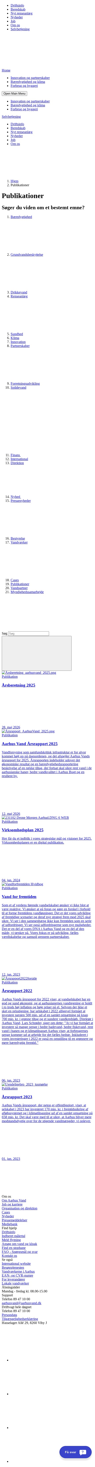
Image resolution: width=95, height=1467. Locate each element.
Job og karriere (12, 1204)
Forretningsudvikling (25, 383)
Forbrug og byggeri (24, 86)
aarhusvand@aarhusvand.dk (21, 1303)
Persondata (9, 1315)
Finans (16, 455)
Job (13, 21)
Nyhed (16, 497)
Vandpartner (19, 588)
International (19, 459)
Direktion (17, 463)
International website (16, 1263)
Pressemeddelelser (14, 1220)
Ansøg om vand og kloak (19, 1244)
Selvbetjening (20, 29)
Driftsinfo (17, 5)
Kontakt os (9, 1256)
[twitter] (44, 1427)
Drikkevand (19, 292)
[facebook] (44, 1394)
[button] (14, 93)
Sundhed (17, 334)
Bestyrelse (18, 538)
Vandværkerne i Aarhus (18, 1271)
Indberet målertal (13, 1236)
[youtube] (44, 1461)
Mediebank (9, 1224)
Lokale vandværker (15, 1283)
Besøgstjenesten (13, 1267)
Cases (15, 580)
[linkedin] (44, 1360)
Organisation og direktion (19, 1208)
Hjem (14, 181)
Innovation (18, 342)
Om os (15, 25)
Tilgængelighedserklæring (20, 1319)
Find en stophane (14, 1248)
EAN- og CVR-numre (17, 1275)
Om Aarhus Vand (14, 1200)
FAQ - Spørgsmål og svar (20, 1252)
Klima (15, 338)
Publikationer (20, 584)
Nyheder (17, 17)
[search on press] (37, 653)
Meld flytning (11, 1240)
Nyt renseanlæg (21, 13)
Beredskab (18, 9)
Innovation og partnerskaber (30, 78)
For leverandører (13, 1279)
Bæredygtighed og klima (28, 82)
